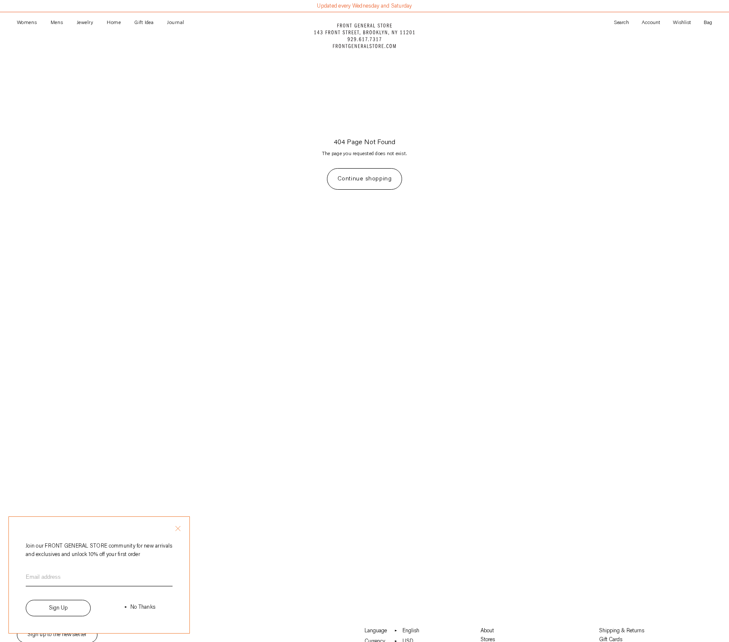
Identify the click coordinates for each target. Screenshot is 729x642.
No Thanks (142, 607)
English (410, 631)
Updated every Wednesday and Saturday (364, 6)
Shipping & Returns (621, 631)
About (487, 631)
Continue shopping (365, 179)
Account (651, 22)
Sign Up (58, 608)
